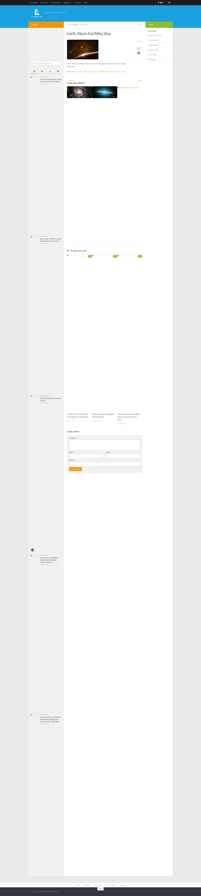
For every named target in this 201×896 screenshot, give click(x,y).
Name (71, 452)
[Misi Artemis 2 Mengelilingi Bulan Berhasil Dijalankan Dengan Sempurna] (34, 632)
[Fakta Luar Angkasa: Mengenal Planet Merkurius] (104, 332)
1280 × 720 (87, 71)
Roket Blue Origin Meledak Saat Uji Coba (50, 399)
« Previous (71, 80)
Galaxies (83, 24)
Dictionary (77, 2)
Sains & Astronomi (155, 35)
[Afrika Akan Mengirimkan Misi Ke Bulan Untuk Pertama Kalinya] (34, 154)
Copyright (122, 885)
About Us (86, 885)
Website (72, 460)
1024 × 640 (76, 71)
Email (108, 452)
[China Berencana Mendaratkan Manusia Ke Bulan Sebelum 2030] (129, 332)
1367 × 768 (98, 71)
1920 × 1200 (120, 71)
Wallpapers (67, 2)
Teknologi (152, 59)
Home (77, 885)
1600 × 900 (108, 71)
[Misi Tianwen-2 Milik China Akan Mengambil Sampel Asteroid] (34, 314)
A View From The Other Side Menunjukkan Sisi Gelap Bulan (78, 415)
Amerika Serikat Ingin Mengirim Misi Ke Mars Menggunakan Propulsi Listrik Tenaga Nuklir (50, 719)
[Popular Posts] (42, 71)
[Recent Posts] (34, 71)
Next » (140, 80)
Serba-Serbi (44, 2)
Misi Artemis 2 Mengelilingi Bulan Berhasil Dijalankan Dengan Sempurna (49, 560)
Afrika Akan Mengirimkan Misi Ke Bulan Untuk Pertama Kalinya (51, 80)
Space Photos (154, 45)
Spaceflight (33, 2)
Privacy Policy (110, 885)
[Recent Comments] (50, 71)
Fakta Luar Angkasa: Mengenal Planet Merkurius (103, 415)
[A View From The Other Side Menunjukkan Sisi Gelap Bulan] (79, 332)
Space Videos (56, 2)
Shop (86, 2)
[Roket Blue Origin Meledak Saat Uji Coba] (34, 473)
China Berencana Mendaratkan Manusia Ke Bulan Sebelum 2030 (128, 417)
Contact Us (98, 885)
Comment (73, 438)
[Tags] (58, 71)
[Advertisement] (118, 13)
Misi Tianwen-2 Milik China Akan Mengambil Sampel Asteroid (51, 240)
